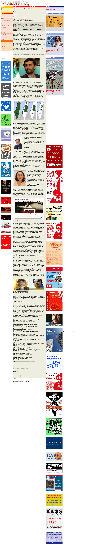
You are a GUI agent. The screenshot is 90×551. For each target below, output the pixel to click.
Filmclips (3, 32)
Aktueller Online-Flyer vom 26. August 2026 (21, 8)
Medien (2, 30)
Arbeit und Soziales (5, 20)
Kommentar (3, 27)
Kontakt (2, 48)
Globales (3, 23)
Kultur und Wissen (5, 37)
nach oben (24, 375)
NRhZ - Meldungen (51, 9)
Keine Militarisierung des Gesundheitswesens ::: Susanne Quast (54, 50)
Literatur (3, 39)
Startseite (15, 375)
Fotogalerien (4, 34)
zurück (14, 11)
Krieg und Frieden (5, 25)
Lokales (3, 16)
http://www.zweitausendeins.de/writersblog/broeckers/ (24, 361)
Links (2, 44)
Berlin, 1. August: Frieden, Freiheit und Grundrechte (53, 91)
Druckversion (15, 14)
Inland (2, 18)
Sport (2, 36)
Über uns (3, 46)
